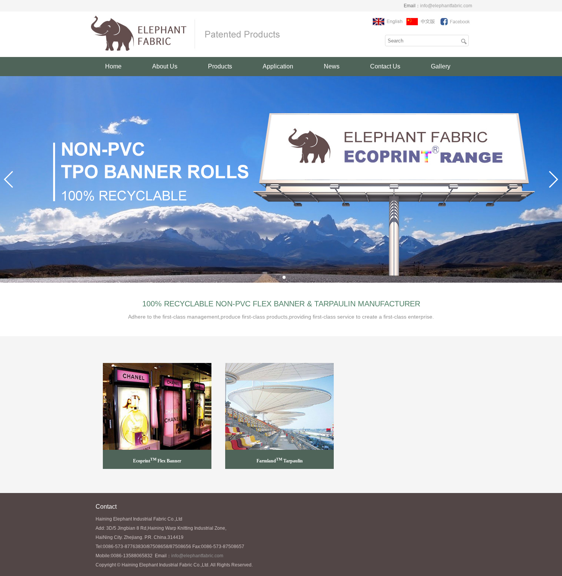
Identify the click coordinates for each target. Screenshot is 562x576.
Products (220, 66)
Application (278, 66)
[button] (277, 277)
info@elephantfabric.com (446, 5)
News (331, 66)
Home (113, 66)
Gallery (440, 66)
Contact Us (385, 66)
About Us (164, 66)
